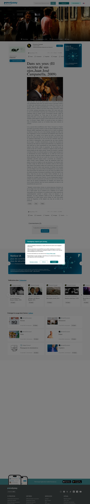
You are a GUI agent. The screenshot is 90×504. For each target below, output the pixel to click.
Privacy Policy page (51, 253)
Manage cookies (34, 262)
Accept (54, 262)
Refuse (44, 262)
